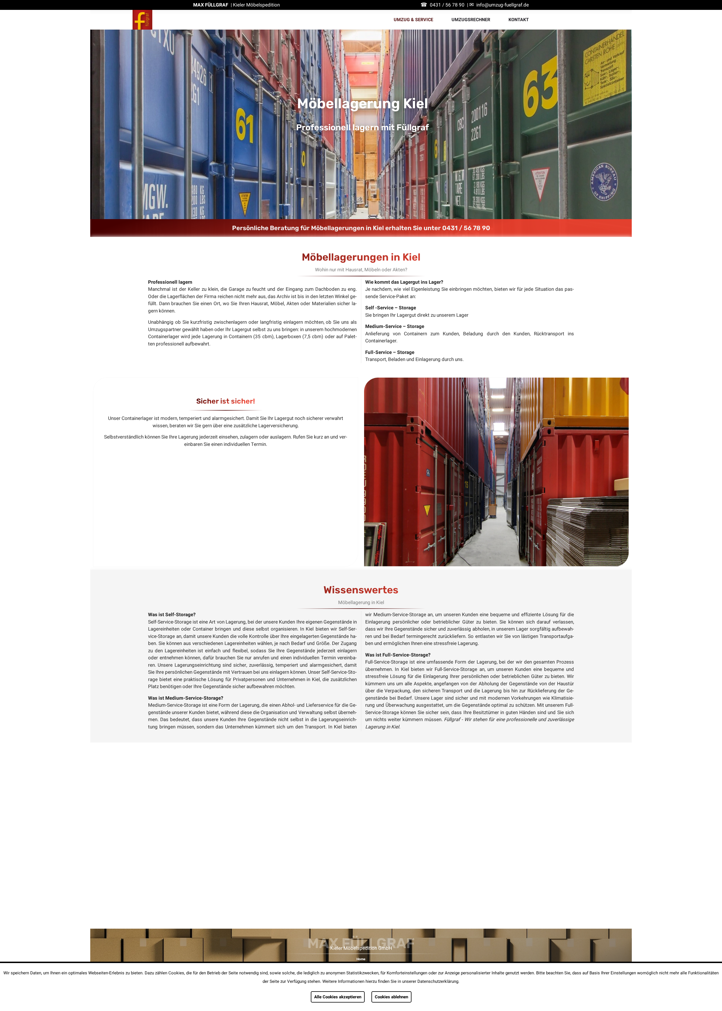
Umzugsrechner (471, 19)
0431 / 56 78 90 (447, 4)
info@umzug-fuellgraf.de (502, 4)
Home (361, 959)
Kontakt (519, 19)
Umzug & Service (413, 19)
